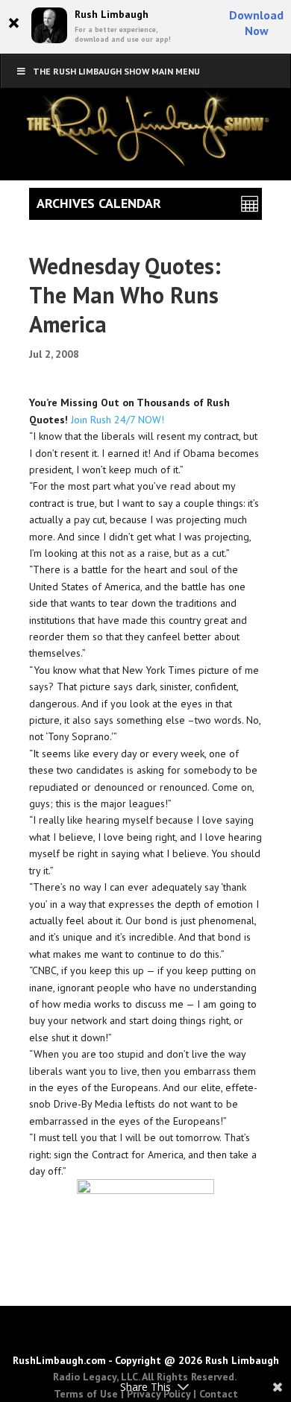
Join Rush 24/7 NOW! (117, 419)
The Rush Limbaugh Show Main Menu (116, 71)
